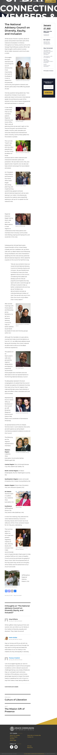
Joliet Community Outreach (47, 65)
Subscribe (48, 92)
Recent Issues (27, 1)
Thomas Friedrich (14, 658)
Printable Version (48, 70)
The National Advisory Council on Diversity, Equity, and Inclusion (48, 52)
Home (21, 1)
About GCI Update (15, 735)
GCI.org (29, 746)
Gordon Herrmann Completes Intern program (48, 61)
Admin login (13, 740)
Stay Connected (17, 595)
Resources (30, 747)
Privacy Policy (13, 737)
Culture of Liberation (46, 35)
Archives (35, 1)
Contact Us (30, 737)
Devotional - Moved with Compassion (47, 43)
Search (41, 1)
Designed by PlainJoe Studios (9, 753)
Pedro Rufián (13, 637)
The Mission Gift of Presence (48, 57)
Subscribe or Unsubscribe (34, 735)
